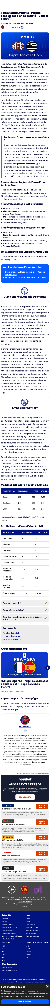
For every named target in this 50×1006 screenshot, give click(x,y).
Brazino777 (29, 955)
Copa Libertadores (32, 927)
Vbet (27, 958)
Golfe (3, 960)
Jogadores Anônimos (25, 902)
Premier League (30, 933)
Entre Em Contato (7, 924)
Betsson (28, 952)
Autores (4, 922)
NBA (3, 952)
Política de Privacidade (9, 927)
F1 (2, 949)
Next (47, 668)
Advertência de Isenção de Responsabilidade (33, 773)
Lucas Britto (14, 27)
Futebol (4, 946)
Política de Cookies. (36, 996)
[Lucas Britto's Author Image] (25, 720)
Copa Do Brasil (30, 924)
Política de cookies (8, 930)
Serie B (28, 922)
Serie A (28, 919)
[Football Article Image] (24, 665)
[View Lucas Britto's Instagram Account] (22, 27)
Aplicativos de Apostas (9, 970)
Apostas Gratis (7, 968)
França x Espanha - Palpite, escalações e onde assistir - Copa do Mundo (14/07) (24, 684)
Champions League (32, 936)
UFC (3, 958)
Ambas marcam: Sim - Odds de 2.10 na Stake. (25, 277)
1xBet (27, 946)
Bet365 (28, 949)
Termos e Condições (8, 933)
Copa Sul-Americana (33, 930)
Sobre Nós (5, 919)
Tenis (3, 955)
